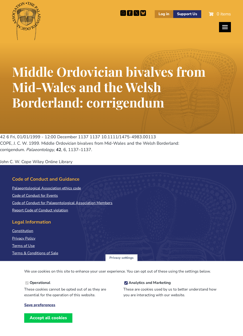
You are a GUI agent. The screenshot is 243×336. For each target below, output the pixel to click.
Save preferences (39, 305)
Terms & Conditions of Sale (35, 253)
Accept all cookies (48, 318)
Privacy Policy (23, 238)
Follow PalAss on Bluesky (143, 13)
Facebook (130, 13)
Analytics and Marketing (150, 282)
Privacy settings (121, 257)
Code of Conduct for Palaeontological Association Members (62, 203)
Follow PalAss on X (136, 13)
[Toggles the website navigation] (225, 27)
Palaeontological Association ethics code (46, 188)
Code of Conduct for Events (35, 195)
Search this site (123, 13)
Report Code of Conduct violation (40, 210)
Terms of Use (23, 245)
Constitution (22, 230)
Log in (164, 14)
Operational (40, 282)
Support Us (187, 14)
